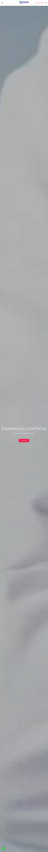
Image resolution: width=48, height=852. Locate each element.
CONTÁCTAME (24, 440)
